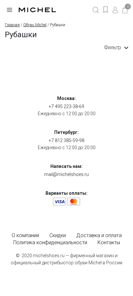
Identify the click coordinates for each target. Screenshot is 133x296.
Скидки (57, 235)
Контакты (108, 242)
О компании (25, 235)
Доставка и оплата (99, 235)
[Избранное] (105, 9)
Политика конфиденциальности (50, 242)
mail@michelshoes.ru (66, 174)
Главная (12, 25)
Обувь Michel (34, 25)
